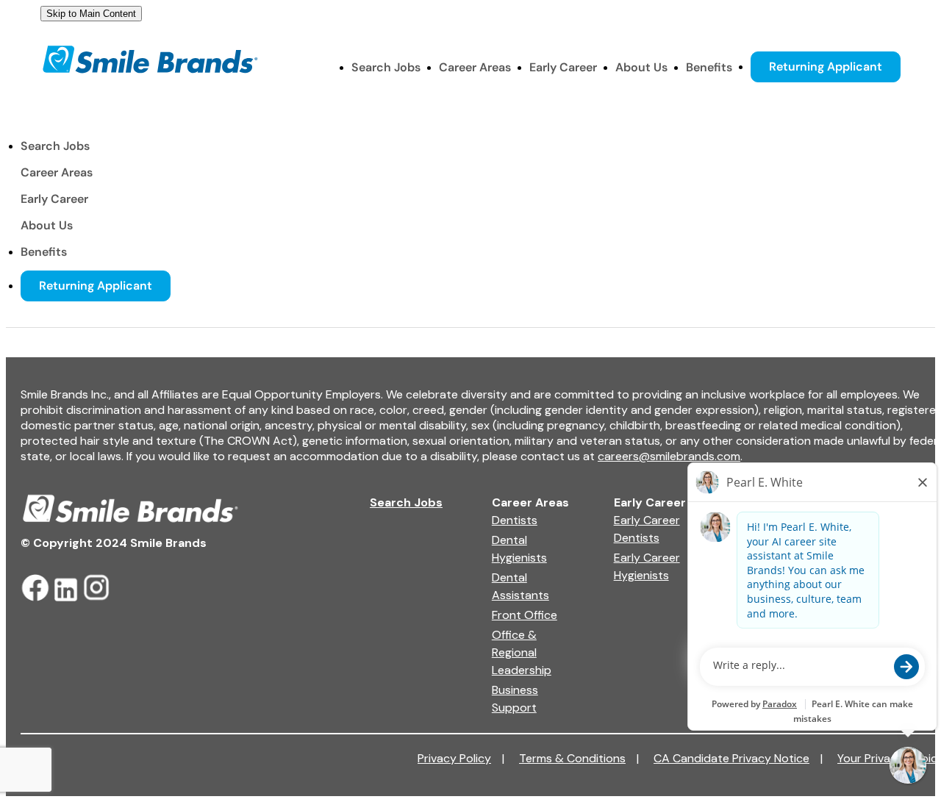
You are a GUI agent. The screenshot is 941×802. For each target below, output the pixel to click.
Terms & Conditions (579, 758)
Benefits (709, 67)
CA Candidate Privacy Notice (738, 758)
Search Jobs (386, 67)
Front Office (524, 615)
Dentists (514, 520)
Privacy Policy (461, 758)
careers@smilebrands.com (669, 456)
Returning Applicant (825, 66)
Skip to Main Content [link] (91, 13)
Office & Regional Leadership (521, 652)
